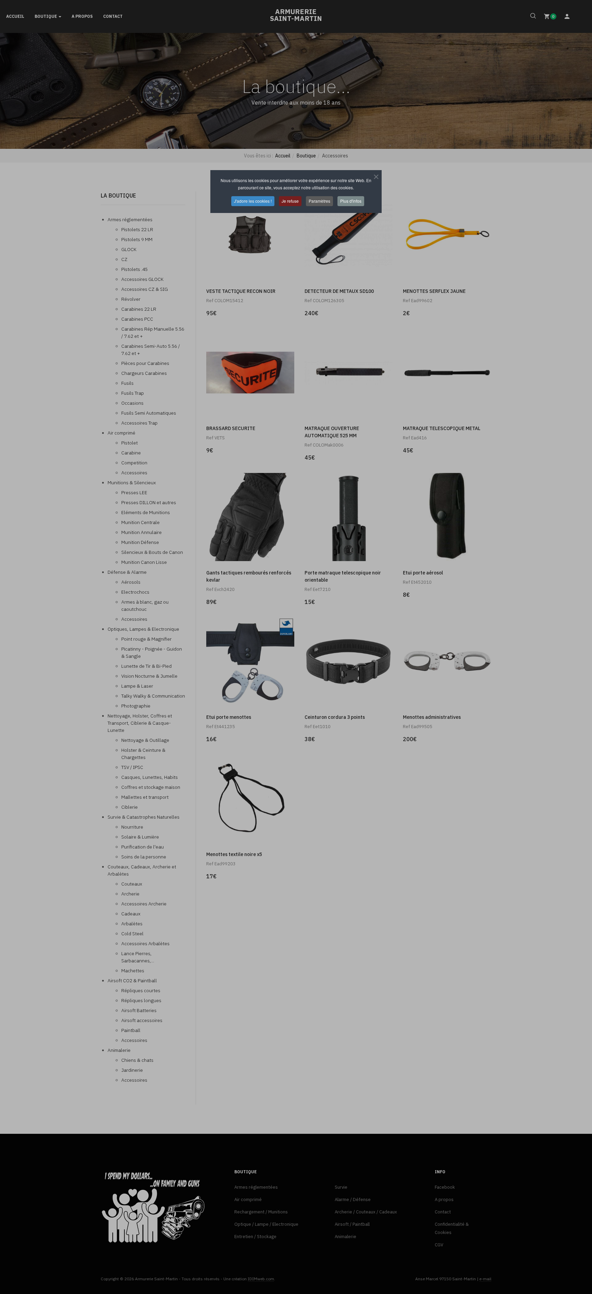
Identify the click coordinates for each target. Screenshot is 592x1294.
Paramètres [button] (319, 201)
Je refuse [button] (290, 201)
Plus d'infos (350, 201)
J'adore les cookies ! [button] (253, 201)
